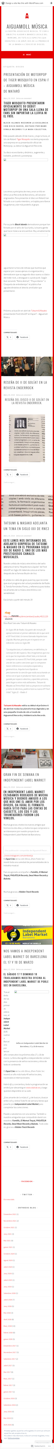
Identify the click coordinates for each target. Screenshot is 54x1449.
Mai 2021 (7, 1240)
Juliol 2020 (8, 1267)
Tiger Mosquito (23, 139)
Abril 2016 (7, 1424)
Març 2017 (8, 1378)
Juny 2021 (7, 1234)
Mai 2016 (7, 1418)
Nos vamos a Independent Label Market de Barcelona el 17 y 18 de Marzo (25, 956)
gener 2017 (8, 1392)
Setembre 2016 (10, 1405)
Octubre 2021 (9, 1227)
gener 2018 (8, 1339)
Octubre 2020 (9, 1253)
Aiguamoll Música (27, 26)
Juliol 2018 (8, 1299)
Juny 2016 (7, 1411)
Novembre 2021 (10, 1221)
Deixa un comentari (24, 98)
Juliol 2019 (8, 1280)
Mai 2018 (7, 1313)
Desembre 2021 (10, 1214)
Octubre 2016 (9, 1398)
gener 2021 (8, 1247)
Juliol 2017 (8, 1365)
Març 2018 (8, 1326)
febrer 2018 (8, 1332)
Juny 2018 (7, 1306)
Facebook (27, 1181)
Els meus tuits (9, 1199)
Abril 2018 (7, 1319)
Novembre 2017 (10, 1352)
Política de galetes (14, 1438)
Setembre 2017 (10, 1359)
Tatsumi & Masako (39, 310)
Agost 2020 (8, 1260)
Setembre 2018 (10, 1293)
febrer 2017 (8, 1385)
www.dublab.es (33, 1087)
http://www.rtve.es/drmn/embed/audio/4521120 (26, 616)
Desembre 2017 (10, 1346)
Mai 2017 (7, 1372)
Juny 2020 (7, 1273)
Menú (28, 54)
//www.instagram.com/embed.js (18, 855)
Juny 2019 (7, 1286)
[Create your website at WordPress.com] (27, 3)
